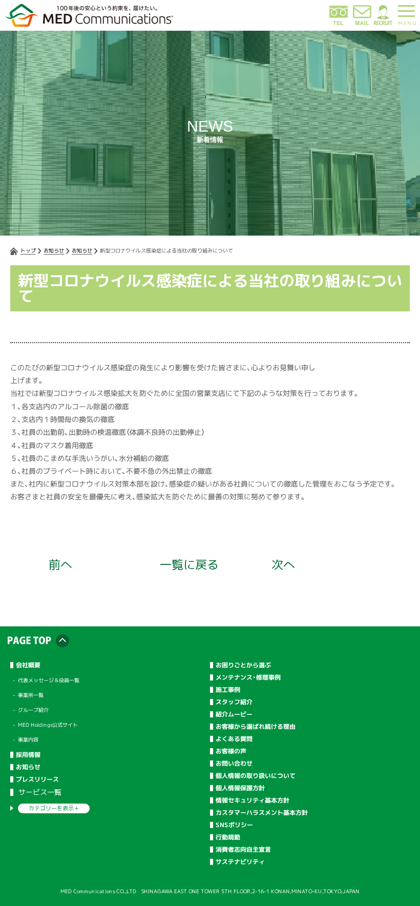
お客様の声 (231, 751)
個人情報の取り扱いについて (256, 776)
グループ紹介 (33, 709)
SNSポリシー (234, 825)
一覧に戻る (189, 564)
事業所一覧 (31, 695)
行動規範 (228, 837)
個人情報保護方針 (240, 788)
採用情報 (28, 755)
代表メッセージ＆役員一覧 (48, 680)
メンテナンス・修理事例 (248, 678)
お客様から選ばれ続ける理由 (256, 727)
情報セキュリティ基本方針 (252, 800)
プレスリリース (37, 779)
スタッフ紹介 (234, 702)
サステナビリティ (240, 862)
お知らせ (54, 250)
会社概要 (28, 665)
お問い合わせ (234, 764)
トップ (28, 250)
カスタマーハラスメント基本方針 (262, 813)
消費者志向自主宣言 (243, 850)
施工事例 (228, 690)
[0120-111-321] (338, 23)
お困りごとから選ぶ (243, 665)
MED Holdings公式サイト (48, 724)
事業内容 (28, 739)
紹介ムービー (234, 714)
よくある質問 (234, 739)
